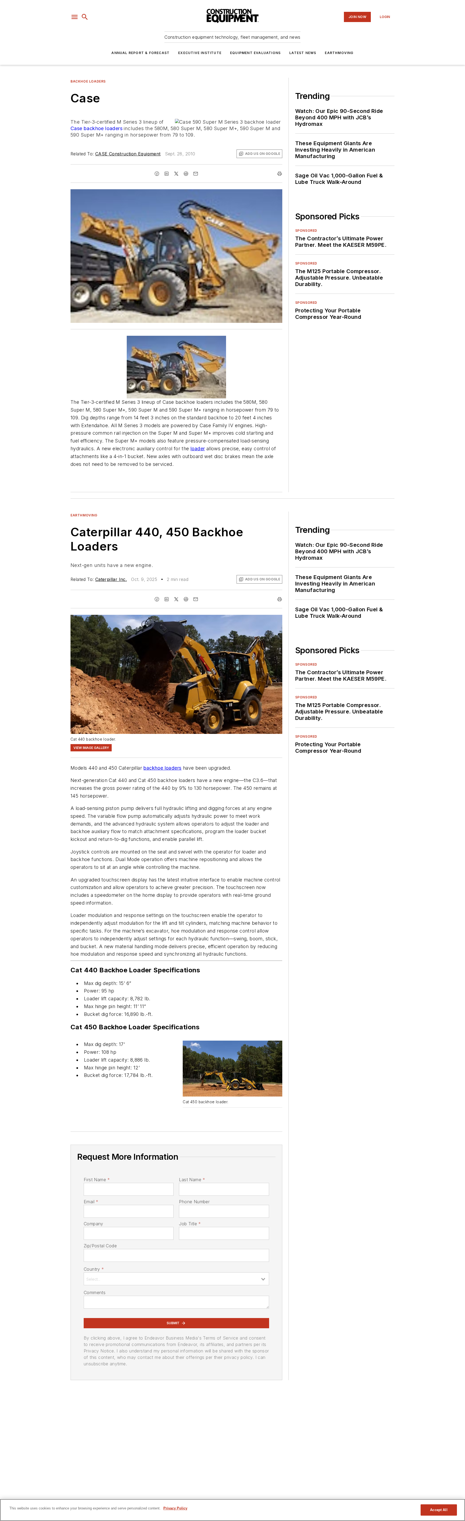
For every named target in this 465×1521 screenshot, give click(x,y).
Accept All (438, 1510)
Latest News (302, 53)
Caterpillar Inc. (111, 579)
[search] (85, 17)
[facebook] (157, 173)
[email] (195, 173)
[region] (232, 1510)
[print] (279, 173)
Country (94, 1269)
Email (91, 1201)
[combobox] (176, 1278)
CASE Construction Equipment (128, 153)
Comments (94, 1292)
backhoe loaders (103, 128)
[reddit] (186, 173)
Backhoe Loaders (88, 81)
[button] (75, 17)
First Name (97, 1179)
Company (93, 1223)
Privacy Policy (175, 1508)
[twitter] (176, 173)
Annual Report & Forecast (140, 53)
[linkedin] (166, 173)
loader (198, 448)
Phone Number (194, 1201)
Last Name (192, 1179)
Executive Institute (199, 53)
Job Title (190, 1223)
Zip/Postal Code (100, 1245)
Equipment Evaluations (255, 53)
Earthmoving (339, 53)
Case (76, 128)
